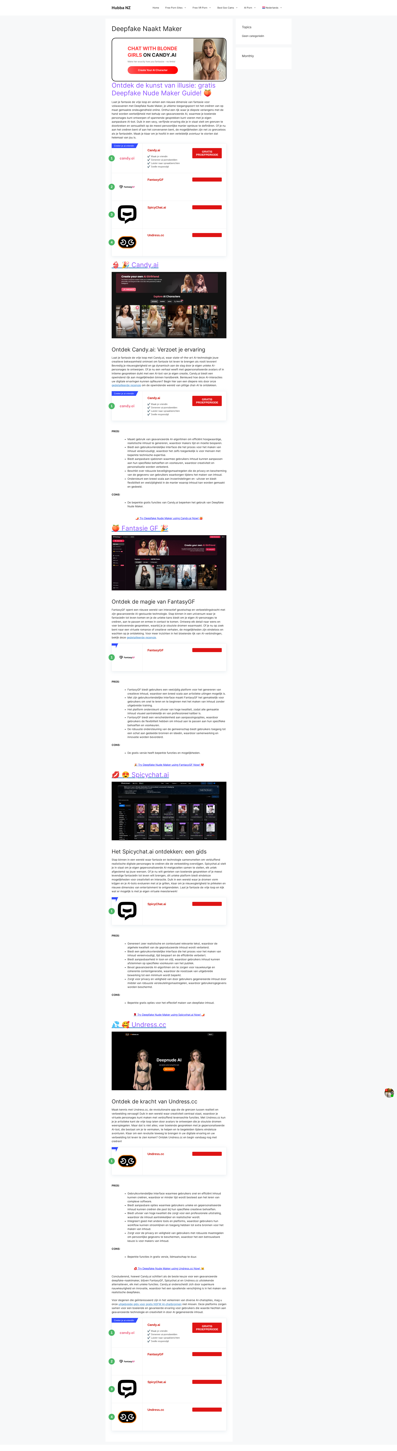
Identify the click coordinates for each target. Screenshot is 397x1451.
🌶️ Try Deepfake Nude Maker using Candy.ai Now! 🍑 (169, 518)
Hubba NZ (121, 7)
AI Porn (248, 7)
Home (156, 7)
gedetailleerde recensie (126, 385)
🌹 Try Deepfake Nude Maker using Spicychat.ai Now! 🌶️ (169, 1014)
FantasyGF (155, 179)
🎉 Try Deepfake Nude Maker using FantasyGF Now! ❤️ (169, 764)
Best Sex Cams (225, 7)
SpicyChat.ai (156, 207)
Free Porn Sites (174, 7)
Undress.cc (155, 235)
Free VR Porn (200, 7)
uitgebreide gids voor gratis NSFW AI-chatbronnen (150, 1304)
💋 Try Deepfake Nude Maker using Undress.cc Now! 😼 (169, 1268)
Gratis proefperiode (207, 153)
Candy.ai (153, 150)
